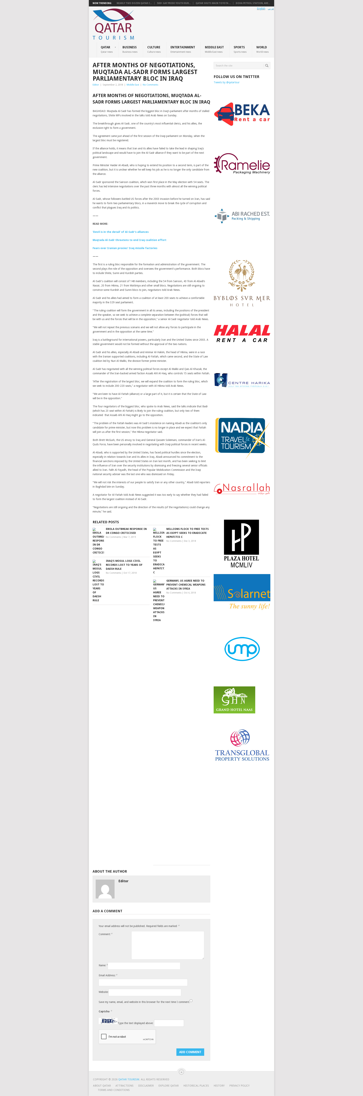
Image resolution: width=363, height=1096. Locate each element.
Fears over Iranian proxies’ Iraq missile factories (125, 248)
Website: (104, 991)
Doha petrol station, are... (253, 3)
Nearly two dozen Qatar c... (134, 3)
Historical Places (196, 1085)
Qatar (107, 49)
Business (130, 49)
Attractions (124, 1085)
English (261, 8)
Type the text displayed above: (135, 1023)
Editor (96, 84)
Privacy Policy (239, 1085)
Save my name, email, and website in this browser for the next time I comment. (144, 1001)
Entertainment (183, 49)
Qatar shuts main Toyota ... (213, 3)
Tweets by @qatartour (227, 82)
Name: (103, 965)
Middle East (214, 49)
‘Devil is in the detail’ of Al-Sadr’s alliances (121, 231)
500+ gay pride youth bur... (174, 3)
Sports (240, 49)
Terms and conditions (114, 1089)
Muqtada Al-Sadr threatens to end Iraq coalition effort (129, 240)
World (262, 49)
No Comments (150, 84)
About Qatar (102, 1085)
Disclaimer (146, 1085)
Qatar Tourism (128, 1079)
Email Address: (108, 975)
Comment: (105, 934)
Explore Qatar (168, 1085)
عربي (271, 8)
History (219, 1085)
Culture (154, 49)
